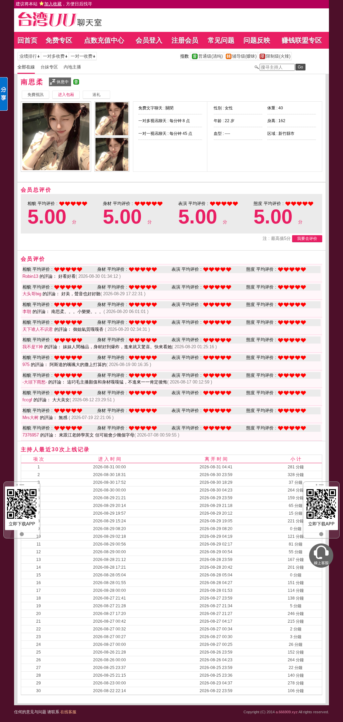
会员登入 (149, 40)
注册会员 (185, 40)
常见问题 (221, 40)
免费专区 (59, 40)
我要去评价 (307, 238)
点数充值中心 (104, 40)
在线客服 (68, 712)
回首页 (27, 40)
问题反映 (257, 40)
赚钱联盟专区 (302, 40)
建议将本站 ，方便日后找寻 (54, 3)
